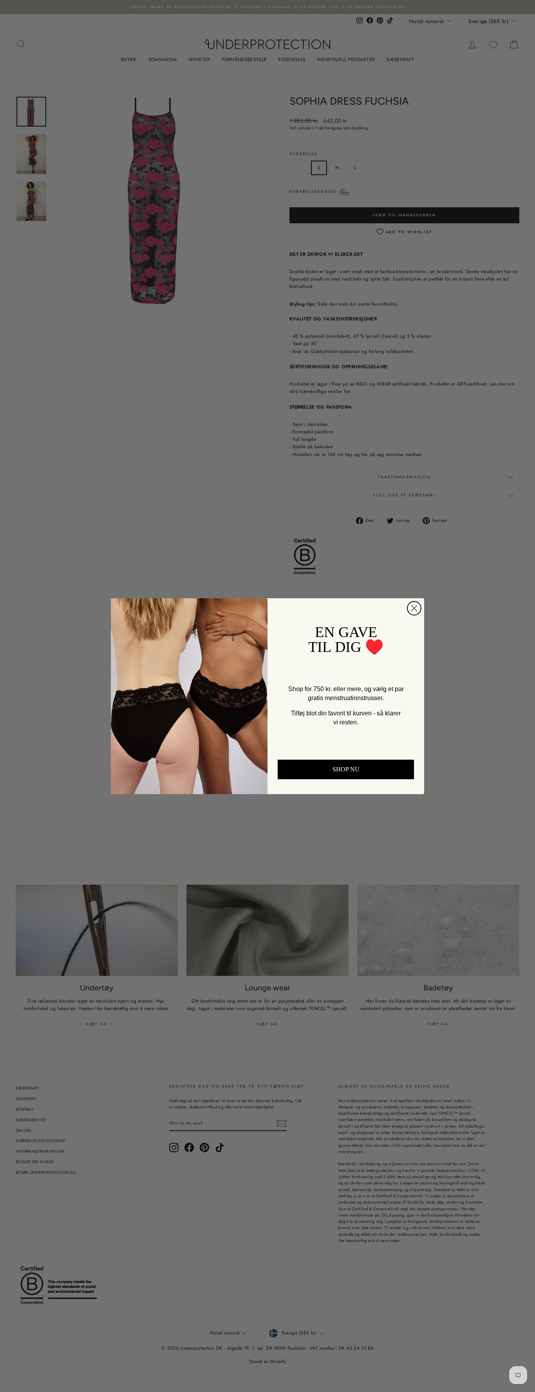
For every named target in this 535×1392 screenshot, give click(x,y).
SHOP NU (346, 769)
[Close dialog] (414, 608)
